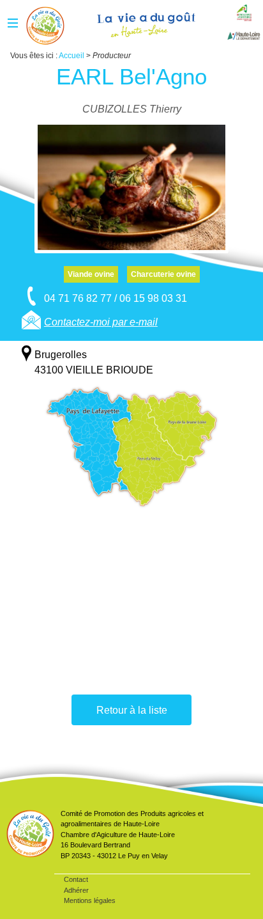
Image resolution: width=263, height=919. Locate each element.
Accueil (45, 25)
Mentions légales (90, 900)
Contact (76, 879)
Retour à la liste (131, 710)
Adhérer (76, 890)
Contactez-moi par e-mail (101, 322)
